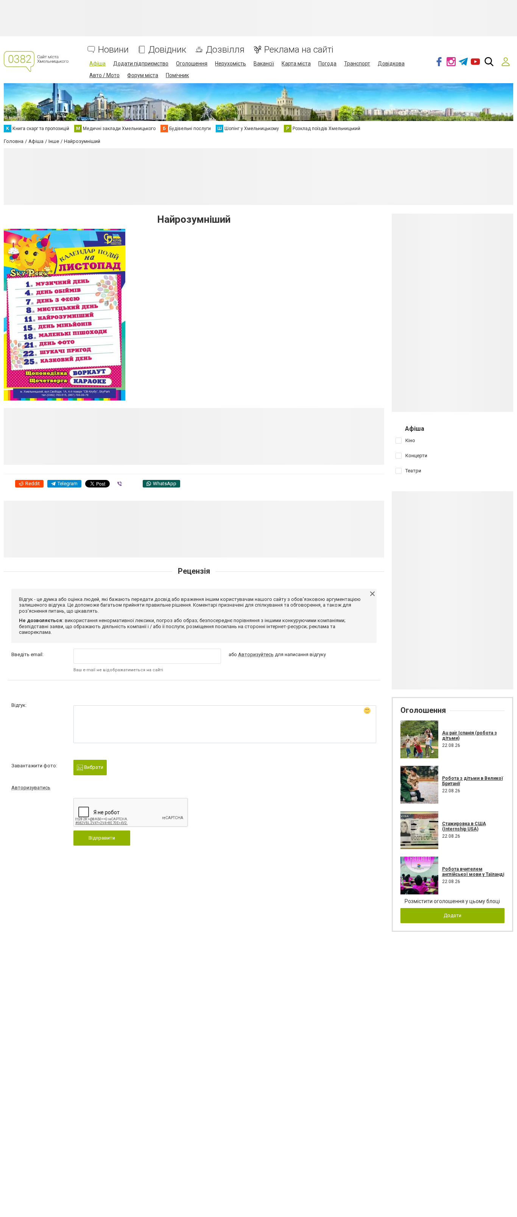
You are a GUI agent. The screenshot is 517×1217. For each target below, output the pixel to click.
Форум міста (142, 75)
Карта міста (296, 64)
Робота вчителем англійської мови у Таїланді (473, 871)
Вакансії (264, 64)
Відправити (102, 838)
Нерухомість (230, 64)
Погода (327, 64)
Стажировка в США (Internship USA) (464, 826)
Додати (452, 915)
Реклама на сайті (298, 50)
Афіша (97, 64)
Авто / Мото (104, 75)
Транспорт (357, 64)
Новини (113, 50)
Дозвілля (225, 50)
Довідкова (391, 64)
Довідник (167, 50)
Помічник (177, 75)
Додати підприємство (140, 64)
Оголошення (191, 64)
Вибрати (93, 767)
